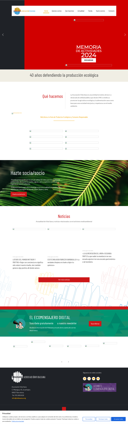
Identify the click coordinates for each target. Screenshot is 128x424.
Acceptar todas (118, 419)
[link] (46, 132)
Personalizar (88, 419)
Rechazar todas (103, 419)
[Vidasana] (24, 11)
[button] (2, 34)
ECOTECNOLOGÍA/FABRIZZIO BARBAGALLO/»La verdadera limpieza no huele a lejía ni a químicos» (63, 262)
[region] (64, 417)
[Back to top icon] (64, 409)
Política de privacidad (18, 421)
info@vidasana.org (19, 398)
